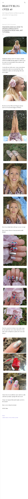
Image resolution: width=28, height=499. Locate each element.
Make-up (14, 417)
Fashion (7, 417)
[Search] (25, 2)
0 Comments (13, 24)
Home (5, 18)
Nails (17, 417)
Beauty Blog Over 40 (11, 7)
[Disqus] (14, 440)
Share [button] (3, 415)
